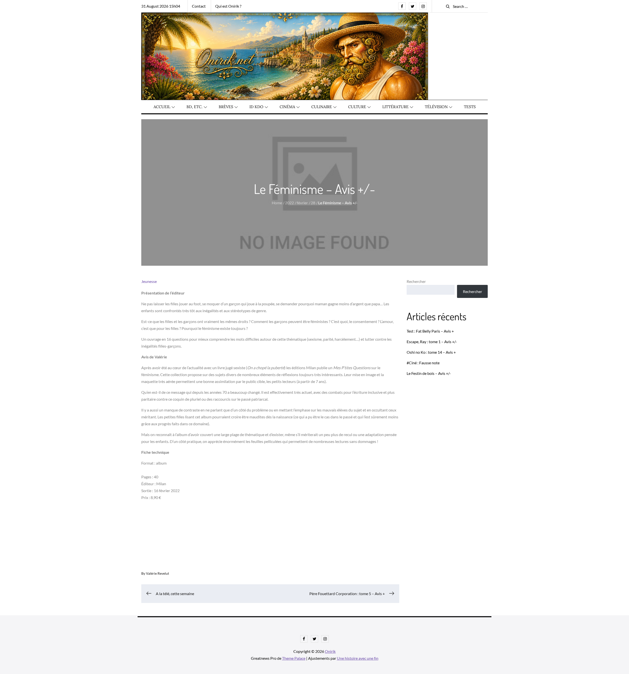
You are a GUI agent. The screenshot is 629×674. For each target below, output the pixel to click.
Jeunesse (149, 281)
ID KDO (256, 106)
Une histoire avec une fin (357, 658)
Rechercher (416, 281)
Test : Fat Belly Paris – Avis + (430, 331)
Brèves (226, 106)
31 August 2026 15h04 (160, 6)
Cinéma (287, 106)
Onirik (330, 651)
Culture (357, 106)
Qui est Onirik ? (228, 6)
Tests (470, 106)
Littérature (395, 106)
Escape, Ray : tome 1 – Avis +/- (432, 341)
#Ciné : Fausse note (423, 362)
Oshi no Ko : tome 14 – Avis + (431, 352)
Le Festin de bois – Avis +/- (429, 373)
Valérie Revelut (157, 573)
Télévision (436, 106)
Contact (199, 6)
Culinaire (321, 106)
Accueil (162, 106)
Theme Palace (293, 658)
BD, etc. (194, 106)
